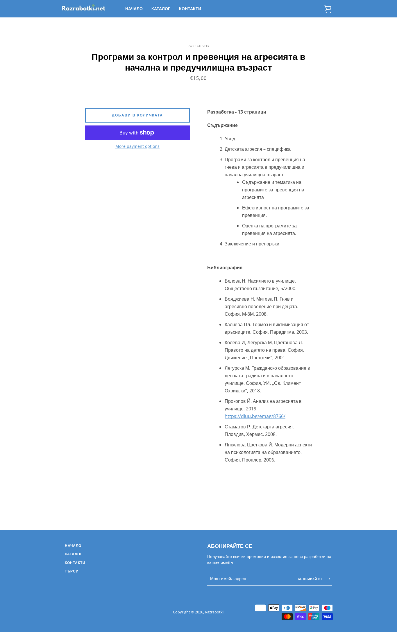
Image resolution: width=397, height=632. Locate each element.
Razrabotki (214, 612)
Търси (72, 571)
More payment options (137, 146)
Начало (134, 8)
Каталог (160, 8)
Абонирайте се (229, 545)
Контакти (190, 8)
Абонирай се (311, 579)
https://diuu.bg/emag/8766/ (255, 416)
